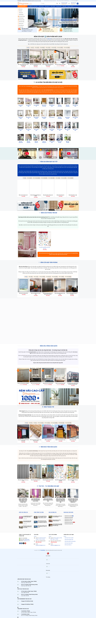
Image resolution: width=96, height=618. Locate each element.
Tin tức (72, 6)
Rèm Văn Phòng (41, 6)
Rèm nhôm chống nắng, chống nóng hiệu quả (48, 136)
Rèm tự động (53, 6)
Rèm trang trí (47, 6)
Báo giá (69, 6)
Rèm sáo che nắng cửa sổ (48, 327)
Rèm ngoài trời (58, 6)
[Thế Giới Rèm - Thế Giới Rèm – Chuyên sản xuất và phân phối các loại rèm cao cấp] (25, 3)
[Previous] (29, 28)
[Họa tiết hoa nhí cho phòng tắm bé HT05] (58, 390)
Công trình (64, 6)
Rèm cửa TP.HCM (67, 216)
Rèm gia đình (35, 6)
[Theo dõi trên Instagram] (71, 0)
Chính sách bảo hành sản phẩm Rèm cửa (63, 0)
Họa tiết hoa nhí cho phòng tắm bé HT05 (58, 414)
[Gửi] (57, 3)
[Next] (32, 28)
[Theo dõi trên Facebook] (70, 0)
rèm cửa (49, 51)
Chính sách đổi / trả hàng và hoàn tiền (50, 0)
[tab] (28, 60)
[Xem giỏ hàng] (77, 3)
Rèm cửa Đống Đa (36, 179)
